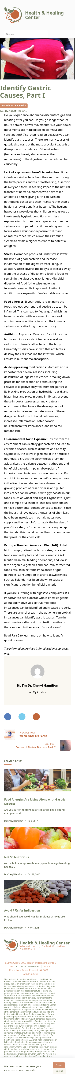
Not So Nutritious (16, 857)
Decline (59, 1071)
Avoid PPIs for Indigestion (22, 910)
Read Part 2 (11, 635)
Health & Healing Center (44, 15)
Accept (59, 1065)
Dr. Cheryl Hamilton (13, 820)
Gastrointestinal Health (14, 105)
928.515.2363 (30, 973)
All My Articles (37, 692)
